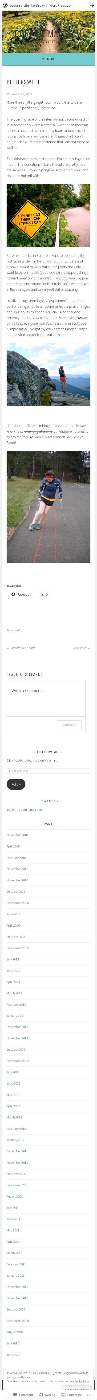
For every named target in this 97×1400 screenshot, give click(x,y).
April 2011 (13, 1241)
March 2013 (14, 993)
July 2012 (13, 1072)
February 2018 (16, 857)
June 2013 (13, 970)
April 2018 (13, 846)
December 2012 (17, 1027)
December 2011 (17, 1151)
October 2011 (16, 1174)
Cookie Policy (82, 1381)
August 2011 (15, 1196)
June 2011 (13, 1219)
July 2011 (13, 1208)
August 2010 (15, 1332)
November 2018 (17, 835)
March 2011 (14, 1253)
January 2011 (15, 1275)
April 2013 (13, 982)
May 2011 (13, 1230)
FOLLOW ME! (48, 752)
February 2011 (16, 1264)
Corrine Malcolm (48, 33)
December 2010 (17, 1287)
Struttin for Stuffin (23, 648)
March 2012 (14, 1117)
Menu (51, 59)
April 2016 (13, 925)
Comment (69, 725)
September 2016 (18, 903)
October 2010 (16, 1309)
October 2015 (16, 937)
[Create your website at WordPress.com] (48, 5)
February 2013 (16, 1004)
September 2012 (18, 1061)
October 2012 (16, 1049)
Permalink (13, 630)
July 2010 (13, 1343)
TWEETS (48, 801)
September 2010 (18, 1321)
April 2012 (13, 1106)
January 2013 (15, 1015)
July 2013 (13, 959)
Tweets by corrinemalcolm (24, 809)
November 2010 (17, 1298)
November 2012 (17, 1038)
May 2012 (13, 1095)
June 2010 (13, 1354)
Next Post (79, 648)
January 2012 (15, 1140)
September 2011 (18, 1185)
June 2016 (13, 914)
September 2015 (18, 948)
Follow (16, 784)
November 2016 (17, 880)
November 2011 (17, 1162)
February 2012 (16, 1128)
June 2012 (13, 1083)
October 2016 (16, 891)
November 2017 (17, 869)
